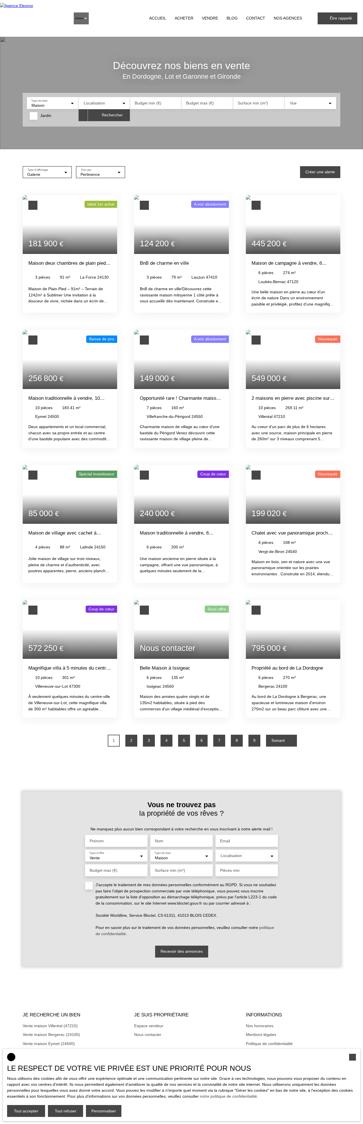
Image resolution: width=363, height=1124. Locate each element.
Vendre (210, 18)
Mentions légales (261, 1034)
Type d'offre (96, 853)
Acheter (184, 18)
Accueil (157, 18)
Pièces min (230, 870)
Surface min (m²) (253, 103)
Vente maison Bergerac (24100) (51, 1034)
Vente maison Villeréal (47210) (50, 1025)
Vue (293, 103)
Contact (255, 18)
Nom (159, 841)
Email (225, 841)
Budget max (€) (200, 103)
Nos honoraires (259, 1025)
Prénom (97, 841)
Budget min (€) (148, 103)
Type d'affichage (38, 169)
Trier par (86, 169)
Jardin (45, 115)
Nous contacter (147, 1034)
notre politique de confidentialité (228, 1096)
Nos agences (288, 18)
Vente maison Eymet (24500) (49, 1043)
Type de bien (39, 100)
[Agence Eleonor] (34, 18)
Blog (232, 18)
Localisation (94, 103)
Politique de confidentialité (269, 1043)
